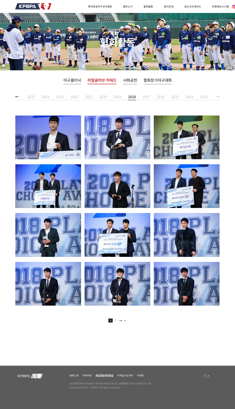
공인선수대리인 (192, 6)
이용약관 (86, 375)
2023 (60, 96)
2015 (175, 96)
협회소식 (128, 6)
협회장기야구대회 (158, 80)
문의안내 (168, 6)
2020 (103, 96)
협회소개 (74, 375)
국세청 (140, 375)
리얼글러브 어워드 (102, 80)
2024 (45, 96)
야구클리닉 (72, 80)
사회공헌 (130, 80)
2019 (117, 96)
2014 (189, 96)
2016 (160, 96)
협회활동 (148, 6)
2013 (204, 96)
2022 (74, 96)
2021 (89, 96)
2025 (31, 96)
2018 (132, 96)
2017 (146, 96)
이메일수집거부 (125, 375)
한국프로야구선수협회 (100, 6)
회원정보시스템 (220, 6)
